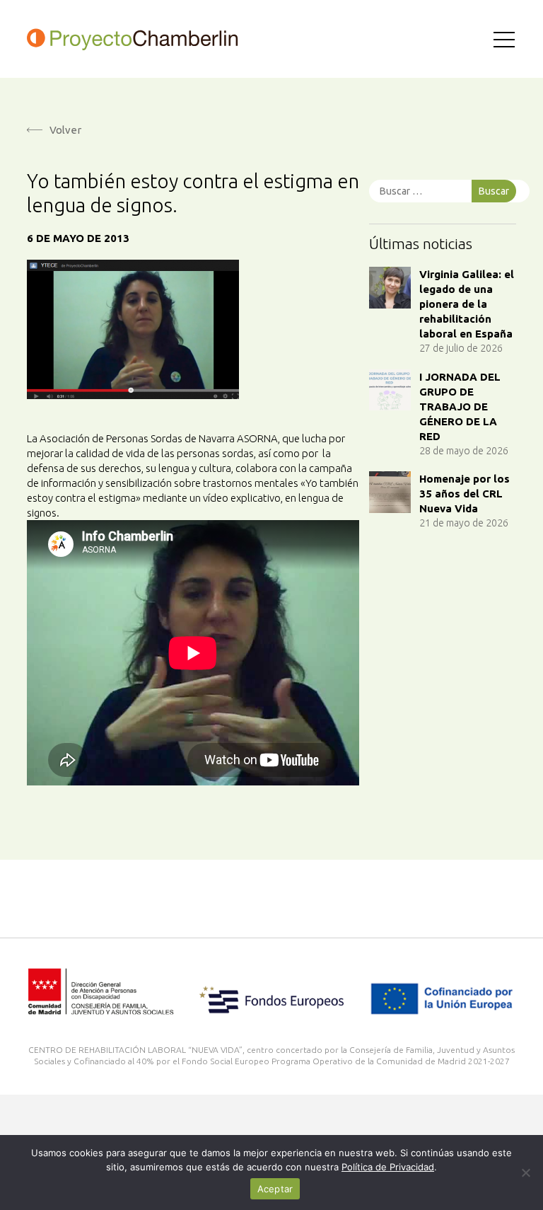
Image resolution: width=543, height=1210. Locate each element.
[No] (525, 1172)
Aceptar (275, 1188)
